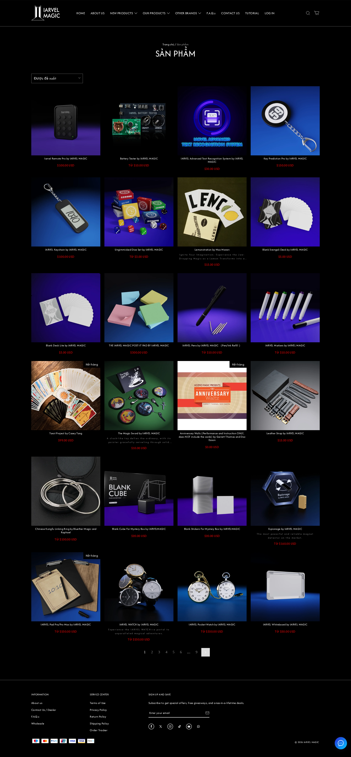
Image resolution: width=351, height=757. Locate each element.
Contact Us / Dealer (43, 710)
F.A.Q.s (35, 716)
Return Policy (98, 716)
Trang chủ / (169, 44)
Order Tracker (98, 730)
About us (36, 703)
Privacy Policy (98, 710)
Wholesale (37, 723)
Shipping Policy (99, 723)
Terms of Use (97, 703)
